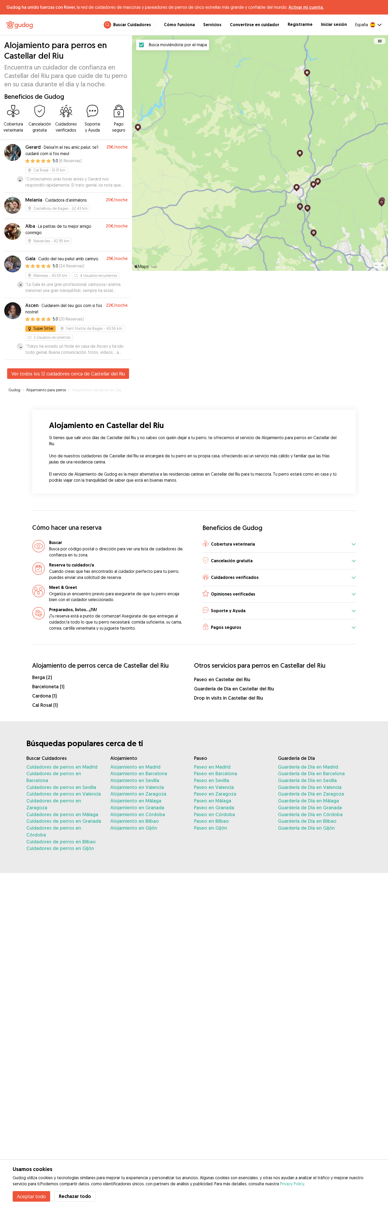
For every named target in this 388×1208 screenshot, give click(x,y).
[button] (279, 544)
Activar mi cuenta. (306, 7)
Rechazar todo (75, 1196)
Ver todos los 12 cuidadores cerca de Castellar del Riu (68, 374)
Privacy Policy (292, 1183)
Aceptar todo (31, 1196)
